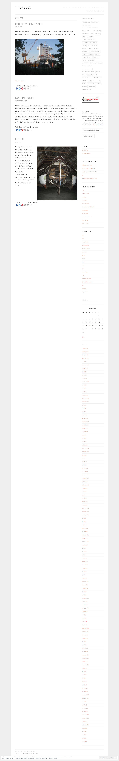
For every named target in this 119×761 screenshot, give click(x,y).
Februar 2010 (85, 648)
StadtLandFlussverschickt (87, 282)
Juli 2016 (84, 518)
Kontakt (101, 8)
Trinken (98, 83)
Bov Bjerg (84, 197)
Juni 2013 (84, 591)
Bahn (83, 31)
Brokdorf (85, 33)
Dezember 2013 (85, 581)
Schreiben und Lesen (86, 278)
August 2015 (85, 545)
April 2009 (84, 681)
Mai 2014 (84, 575)
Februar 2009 (85, 688)
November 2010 (85, 631)
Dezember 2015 (85, 535)
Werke (94, 8)
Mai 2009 (84, 678)
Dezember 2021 (85, 381)
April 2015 (84, 558)
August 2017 (85, 488)
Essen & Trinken (85, 242)
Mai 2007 (84, 735)
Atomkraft (95, 22)
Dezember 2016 (85, 508)
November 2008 (85, 695)
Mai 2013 (84, 595)
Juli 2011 (84, 615)
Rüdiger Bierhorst (88, 72)
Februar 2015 (85, 561)
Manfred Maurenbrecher (87, 217)
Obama (90, 66)
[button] (17, 88)
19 (89, 325)
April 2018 (84, 461)
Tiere (83, 83)
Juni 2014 (84, 571)
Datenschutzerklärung (98, 125)
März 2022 (84, 378)
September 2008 (85, 698)
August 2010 (85, 638)
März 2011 (84, 621)
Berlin (89, 31)
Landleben (91, 60)
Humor (83, 255)
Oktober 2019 (85, 428)
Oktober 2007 (85, 721)
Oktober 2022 (85, 368)
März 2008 (84, 705)
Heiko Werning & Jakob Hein (88, 207)
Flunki (19, 139)
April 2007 (84, 738)
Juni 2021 (84, 385)
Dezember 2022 (85, 365)
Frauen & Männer (85, 248)
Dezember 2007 (85, 714)
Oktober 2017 (85, 481)
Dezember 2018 (85, 448)
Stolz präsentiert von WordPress (26, 751)
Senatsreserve (97, 77)
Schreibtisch (93, 74)
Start (65, 8)
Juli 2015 (84, 548)
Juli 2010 (84, 641)
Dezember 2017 (85, 475)
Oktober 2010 (85, 635)
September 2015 (85, 541)
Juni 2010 (84, 645)
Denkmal (90, 36)
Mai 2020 (84, 408)
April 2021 (84, 391)
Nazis (83, 66)
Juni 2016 (84, 521)
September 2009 (85, 665)
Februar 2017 (85, 501)
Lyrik (83, 268)
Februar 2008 (85, 708)
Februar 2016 (85, 528)
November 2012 (85, 598)
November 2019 (85, 425)
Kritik (84, 60)
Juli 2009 (84, 671)
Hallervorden (92, 45)
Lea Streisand (85, 213)
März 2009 (84, 685)
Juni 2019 (84, 435)
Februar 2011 (85, 625)
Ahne (83, 190)
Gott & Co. (84, 252)
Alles (83, 235)
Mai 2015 (84, 555)
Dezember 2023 (85, 358)
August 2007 (85, 728)
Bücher (97, 33)
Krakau (96, 57)
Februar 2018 (85, 468)
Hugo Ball (85, 51)
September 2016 (85, 515)
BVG (92, 33)
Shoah (84, 80)
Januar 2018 (85, 471)
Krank (83, 262)
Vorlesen (92, 86)
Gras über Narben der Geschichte (89, 171)
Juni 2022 (84, 371)
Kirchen (97, 54)
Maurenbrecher (97, 63)
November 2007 (85, 718)
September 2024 (85, 355)
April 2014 (84, 578)
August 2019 (85, 431)
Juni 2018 (84, 455)
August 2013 (85, 588)
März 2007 (84, 741)
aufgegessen (86, 25)
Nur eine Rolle (24, 97)
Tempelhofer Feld (94, 80)
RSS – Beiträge (85, 150)
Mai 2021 (84, 388)
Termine (88, 8)
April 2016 (84, 525)
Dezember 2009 (85, 655)
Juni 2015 (84, 551)
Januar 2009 (85, 691)
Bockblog (72, 8)
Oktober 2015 (85, 538)
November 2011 (85, 605)
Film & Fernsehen (85, 245)
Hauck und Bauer (85, 203)
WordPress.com (32, 753)
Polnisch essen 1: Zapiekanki (88, 168)
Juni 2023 (84, 361)
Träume (84, 86)
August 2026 (85, 348)
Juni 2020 (84, 405)
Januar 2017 (85, 505)
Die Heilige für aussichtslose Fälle (89, 178)
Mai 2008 (84, 701)
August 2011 (85, 611)
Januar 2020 (85, 418)
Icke (82, 175)
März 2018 (84, 465)
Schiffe (84, 74)
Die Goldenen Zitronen (89, 42)
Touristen (91, 83)
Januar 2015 (85, 565)
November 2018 (85, 451)
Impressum (89, 11)
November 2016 (85, 511)
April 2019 (84, 441)
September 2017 (85, 485)
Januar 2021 (85, 395)
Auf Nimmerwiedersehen (90, 28)
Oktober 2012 (85, 601)
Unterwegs (84, 288)
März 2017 (84, 498)
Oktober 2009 (85, 661)
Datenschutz (99, 11)
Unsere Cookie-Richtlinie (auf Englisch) (49, 758)
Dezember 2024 (85, 351)
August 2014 (85, 568)
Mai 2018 (84, 458)
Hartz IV (84, 48)
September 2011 (85, 608)
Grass (84, 45)
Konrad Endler (87, 57)
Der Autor (80, 8)
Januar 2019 (85, 445)
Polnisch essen (87, 69)
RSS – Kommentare (86, 153)
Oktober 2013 (85, 585)
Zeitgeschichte (85, 292)
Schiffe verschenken (28, 23)
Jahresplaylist (95, 51)
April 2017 (84, 495)
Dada (83, 36)
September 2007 (85, 725)
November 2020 (85, 401)
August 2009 (85, 668)
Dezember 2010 (85, 628)
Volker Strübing (85, 223)
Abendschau (86, 22)
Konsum (83, 258)
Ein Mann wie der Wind (87, 165)
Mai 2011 (84, 618)
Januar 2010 (85, 651)
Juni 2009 (84, 675)
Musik (83, 275)
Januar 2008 (85, 711)
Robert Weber (85, 220)
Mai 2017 (84, 491)
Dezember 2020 (85, 398)
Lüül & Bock (86, 63)
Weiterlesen (20, 81)
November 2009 (85, 658)
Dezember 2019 (85, 421)
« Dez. (83, 337)
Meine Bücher (85, 272)
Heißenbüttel (93, 48)
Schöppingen (86, 77)
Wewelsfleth (86, 89)
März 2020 (84, 415)
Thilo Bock (23, 7)
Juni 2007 (84, 731)
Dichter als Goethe (88, 39)
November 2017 (85, 478)
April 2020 (84, 411)
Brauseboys (97, 31)
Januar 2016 (85, 531)
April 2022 (84, 375)
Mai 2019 (84, 438)
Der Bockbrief (85, 111)
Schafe (98, 72)
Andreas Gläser (85, 193)
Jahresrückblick (87, 54)
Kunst (83, 265)
